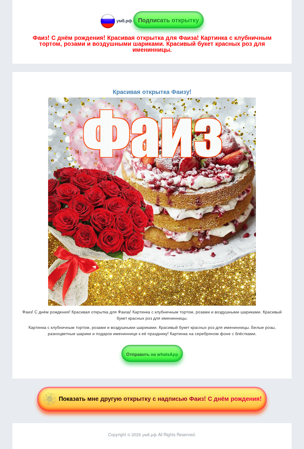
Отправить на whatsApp (152, 354)
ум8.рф (124, 20)
